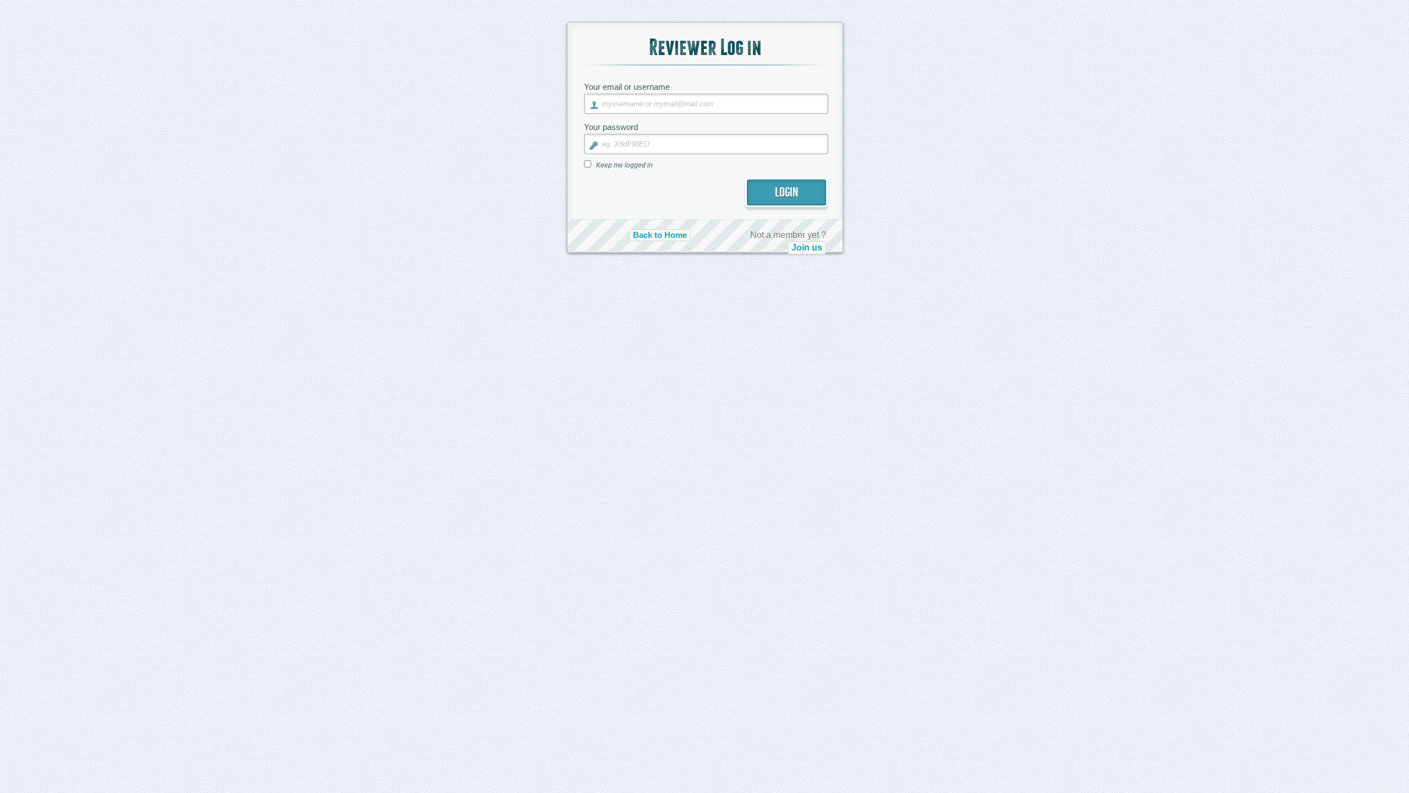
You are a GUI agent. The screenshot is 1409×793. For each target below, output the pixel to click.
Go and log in (794, 301)
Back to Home (660, 235)
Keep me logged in (624, 165)
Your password (611, 127)
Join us (806, 247)
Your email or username (627, 86)
